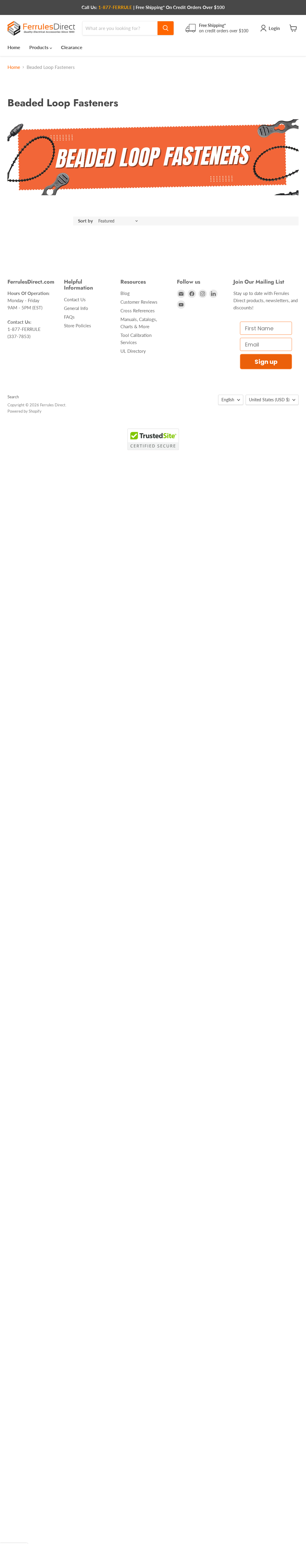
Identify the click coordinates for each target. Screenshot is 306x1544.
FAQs (69, 317)
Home (13, 47)
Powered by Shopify (24, 411)
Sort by (85, 220)
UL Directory (133, 351)
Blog (125, 293)
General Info (76, 308)
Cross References (137, 310)
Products (39, 47)
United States (269, 399)
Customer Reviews (138, 302)
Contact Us (75, 299)
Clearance (71, 47)
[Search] (165, 28)
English (227, 399)
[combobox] (119, 28)
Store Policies (77, 325)
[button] (13, 1538)
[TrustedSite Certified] (153, 439)
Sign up (266, 362)
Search (13, 396)
